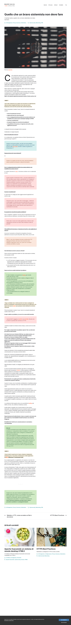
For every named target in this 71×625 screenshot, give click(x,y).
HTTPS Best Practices (46, 549)
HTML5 (26, 559)
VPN (42, 22)
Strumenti (19, 557)
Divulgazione (9, 22)
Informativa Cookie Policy (9, 620)
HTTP (20, 319)
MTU (7, 457)
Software (9, 557)
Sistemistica (23, 22)
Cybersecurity (32, 22)
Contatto (61, 4)
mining (24, 275)
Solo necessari (64, 622)
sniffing (30, 403)
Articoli (55, 4)
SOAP (14, 306)
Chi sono (50, 4)
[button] (66, 4)
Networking (38, 22)
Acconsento (64, 619)
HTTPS (26, 319)
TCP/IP (18, 370)
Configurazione (48, 553)
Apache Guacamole (10, 559)
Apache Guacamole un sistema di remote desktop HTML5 (18, 550)
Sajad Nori (10, 69)
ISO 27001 (15, 146)
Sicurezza (18, 22)
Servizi (45, 4)
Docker (22, 559)
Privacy (14, 22)
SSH (16, 171)
